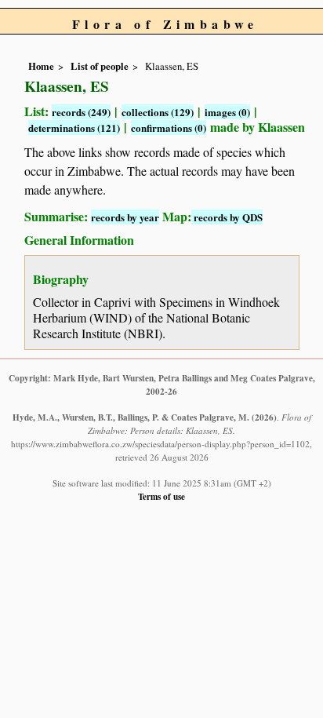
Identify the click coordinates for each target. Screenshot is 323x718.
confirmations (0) (168, 127)
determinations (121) (74, 127)
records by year (125, 217)
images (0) (227, 111)
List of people (100, 66)
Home (41, 66)
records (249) (81, 111)
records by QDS (227, 217)
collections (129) (158, 111)
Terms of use (161, 496)
